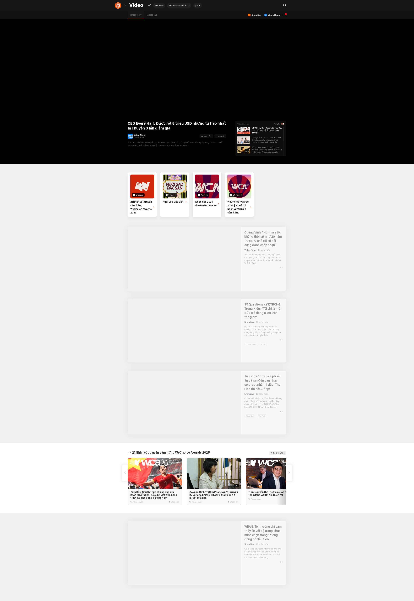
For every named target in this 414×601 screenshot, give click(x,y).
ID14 (263, 342)
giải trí (197, 5)
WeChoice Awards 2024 (179, 5)
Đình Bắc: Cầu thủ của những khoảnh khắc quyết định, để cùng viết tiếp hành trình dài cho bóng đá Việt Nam (153, 495)
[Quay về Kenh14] (118, 5)
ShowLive (249, 322)
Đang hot (136, 15)
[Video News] (130, 136)
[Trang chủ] (136, 5)
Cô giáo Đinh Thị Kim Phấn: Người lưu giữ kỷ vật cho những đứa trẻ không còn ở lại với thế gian (213, 495)
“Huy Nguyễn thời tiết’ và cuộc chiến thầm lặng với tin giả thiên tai (269, 494)
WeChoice (159, 5)
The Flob (261, 414)
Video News (139, 135)
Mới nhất (152, 15)
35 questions (251, 342)
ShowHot (249, 414)
